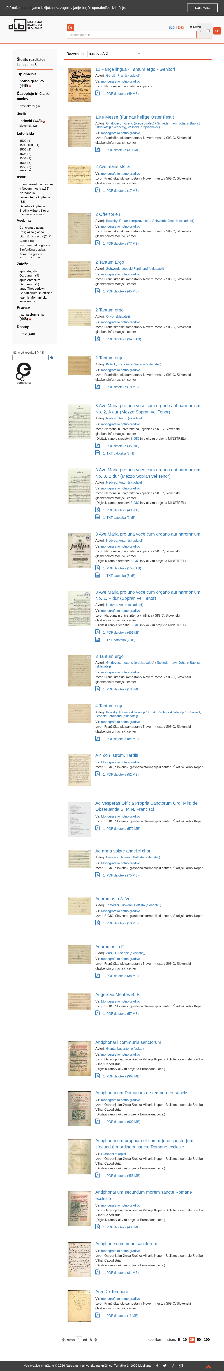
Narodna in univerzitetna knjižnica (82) (34, 197)
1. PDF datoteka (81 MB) (121, 1272)
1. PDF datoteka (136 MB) (121, 689)
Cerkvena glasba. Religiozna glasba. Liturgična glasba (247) (35, 232)
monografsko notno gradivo (120, 81)
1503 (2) (25, 149)
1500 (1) (25, 140)
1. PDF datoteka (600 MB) (121, 1122)
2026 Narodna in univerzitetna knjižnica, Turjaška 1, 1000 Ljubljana (104, 1365)
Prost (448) (27, 334)
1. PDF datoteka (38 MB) (121, 976)
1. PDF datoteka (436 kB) (121, 510)
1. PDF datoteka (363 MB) (121, 1076)
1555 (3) (25, 162)
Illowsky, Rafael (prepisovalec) (128, 221)
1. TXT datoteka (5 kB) (119, 575)
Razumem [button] (202, 8)
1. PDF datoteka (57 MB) (121, 1013)
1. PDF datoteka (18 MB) (121, 387)
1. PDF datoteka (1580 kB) (122, 568)
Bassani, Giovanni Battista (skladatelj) (133, 857)
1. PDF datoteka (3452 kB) (122, 339)
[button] (127, 8)
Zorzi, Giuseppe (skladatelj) (125, 953)
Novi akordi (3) (29, 106)
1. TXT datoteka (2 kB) (119, 517)
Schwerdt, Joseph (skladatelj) (173, 221)
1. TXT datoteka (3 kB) (119, 453)
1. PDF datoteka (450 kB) (121, 446)
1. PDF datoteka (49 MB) (121, 93)
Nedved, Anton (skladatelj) (125, 418)
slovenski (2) (28, 125)
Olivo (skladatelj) (118, 316)
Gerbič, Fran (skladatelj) (123, 75)
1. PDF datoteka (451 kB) (121, 632)
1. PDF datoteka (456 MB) (121, 1175)
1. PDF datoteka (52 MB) (121, 774)
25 (192, 1340)
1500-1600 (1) (29, 145)
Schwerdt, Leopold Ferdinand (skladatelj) (135, 268)
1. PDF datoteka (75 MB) (121, 875)
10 (185, 1340)
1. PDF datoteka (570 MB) (121, 828)
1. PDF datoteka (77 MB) (121, 243)
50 (199, 1340)
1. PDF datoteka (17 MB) (121, 190)
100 (207, 1340)
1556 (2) (25, 167)
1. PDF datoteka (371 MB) (121, 150)
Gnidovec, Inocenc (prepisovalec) (130, 123)
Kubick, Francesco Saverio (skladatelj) (133, 364)
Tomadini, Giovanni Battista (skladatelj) (133, 905)
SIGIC (134, 438)
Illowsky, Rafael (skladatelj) (125, 712)
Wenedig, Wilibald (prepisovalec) (137, 127)
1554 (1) (25, 158)
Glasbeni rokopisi (113, 1154)
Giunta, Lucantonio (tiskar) (125, 1048)
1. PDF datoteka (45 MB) (121, 291)
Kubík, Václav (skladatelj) (165, 712)
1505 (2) (25, 154)
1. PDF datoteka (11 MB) (120, 1315)
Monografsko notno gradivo (120, 762)
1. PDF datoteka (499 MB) (121, 1227)
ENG (181, 27)
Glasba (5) (26, 240)
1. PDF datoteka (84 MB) (121, 739)
